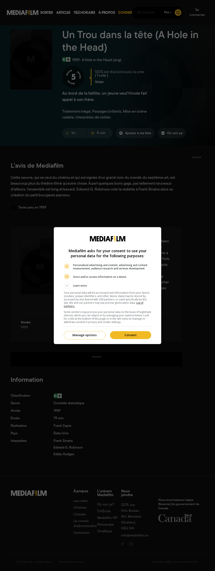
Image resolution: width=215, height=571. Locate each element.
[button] (107, 286)
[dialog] (107, 285)
